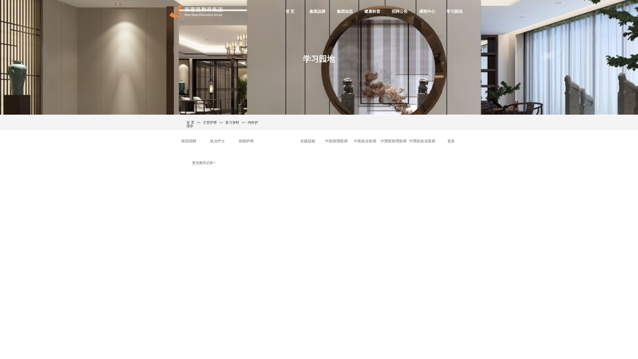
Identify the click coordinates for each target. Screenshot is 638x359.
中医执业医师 (365, 141)
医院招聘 (188, 141)
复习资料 (232, 122)
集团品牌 (317, 11)
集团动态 (345, 11)
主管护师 (210, 122)
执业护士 (217, 141)
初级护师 (246, 141)
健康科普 (372, 11)
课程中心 (427, 11)
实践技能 (307, 141)
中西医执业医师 (422, 141)
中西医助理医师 (394, 141)
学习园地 (455, 11)
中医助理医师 (336, 141)
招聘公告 (400, 11)
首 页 (290, 11)
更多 (451, 141)
